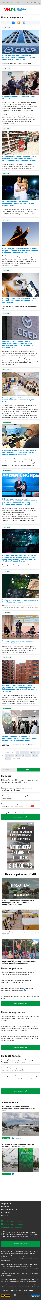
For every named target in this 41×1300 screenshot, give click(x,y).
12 (16, 755)
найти (28, 769)
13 (19, 755)
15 (26, 755)
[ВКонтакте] (13, 23)
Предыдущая (10, 752)
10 (9, 755)
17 (33, 755)
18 (36, 755)
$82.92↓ (20, 3)
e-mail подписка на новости (14, 1221)
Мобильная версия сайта (11, 1227)
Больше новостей (20, 817)
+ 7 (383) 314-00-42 (12, 1270)
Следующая (17, 758)
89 (6, 758)
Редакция (5, 1206)
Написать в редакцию (21, 1244)
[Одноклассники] (19, 23)
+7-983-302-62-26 (6, 1275)
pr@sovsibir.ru (29, 1273)
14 (23, 755)
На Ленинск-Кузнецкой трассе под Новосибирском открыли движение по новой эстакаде (19, 1109)
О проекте (6, 1203)
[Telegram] (24, 23)
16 (29, 755)
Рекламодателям (9, 1209)
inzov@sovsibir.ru (6, 1272)
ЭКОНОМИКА (6, 1174)
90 (9, 758)
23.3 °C (13, 3)
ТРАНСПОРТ (6, 1138)
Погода (4, 1215)
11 (12, 755)
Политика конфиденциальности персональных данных (17, 1290)
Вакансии (5, 1212)
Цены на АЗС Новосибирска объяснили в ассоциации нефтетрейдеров (18, 1145)
